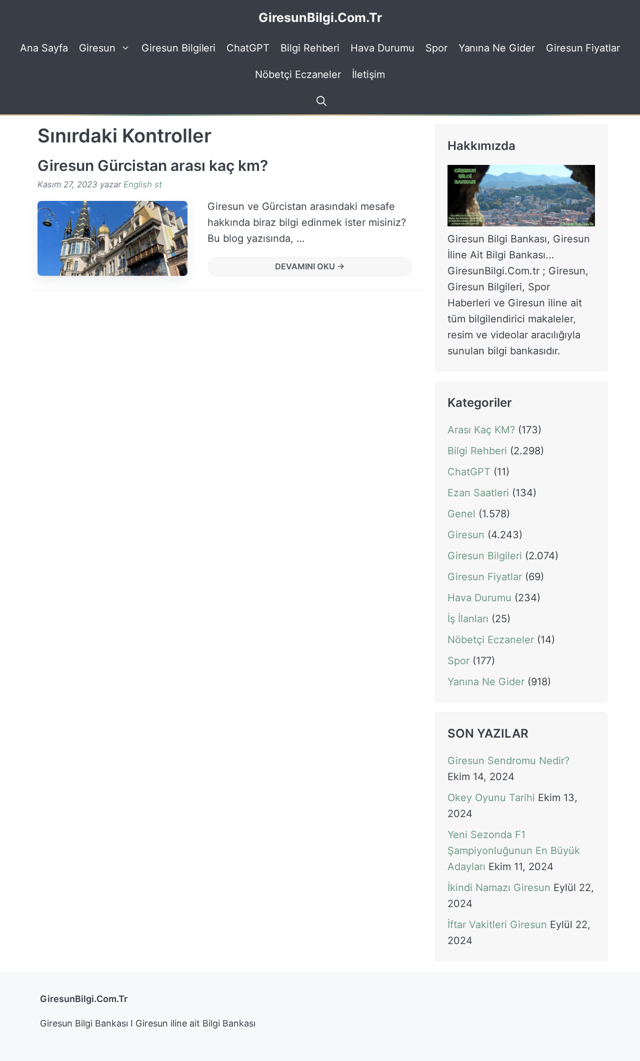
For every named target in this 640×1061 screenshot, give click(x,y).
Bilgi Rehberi (310, 48)
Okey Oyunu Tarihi (491, 798)
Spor (437, 48)
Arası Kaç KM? (481, 430)
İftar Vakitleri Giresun (497, 925)
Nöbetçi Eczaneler (298, 74)
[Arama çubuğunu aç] (320, 101)
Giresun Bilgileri (179, 48)
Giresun (97, 48)
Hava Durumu (382, 48)
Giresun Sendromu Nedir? (509, 761)
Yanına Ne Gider (496, 48)
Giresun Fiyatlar (583, 48)
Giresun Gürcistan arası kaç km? (153, 165)
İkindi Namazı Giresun (499, 888)
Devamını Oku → (310, 266)
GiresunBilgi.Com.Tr (320, 17)
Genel (462, 514)
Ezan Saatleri (478, 493)
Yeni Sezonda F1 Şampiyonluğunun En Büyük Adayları (514, 851)
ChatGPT (248, 48)
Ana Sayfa (44, 48)
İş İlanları (468, 619)
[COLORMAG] (521, 223)
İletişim (368, 74)
